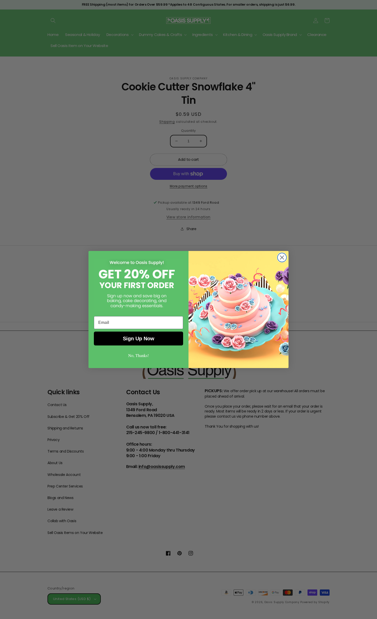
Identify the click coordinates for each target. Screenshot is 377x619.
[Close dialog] (281, 257)
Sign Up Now (138, 338)
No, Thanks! (138, 355)
